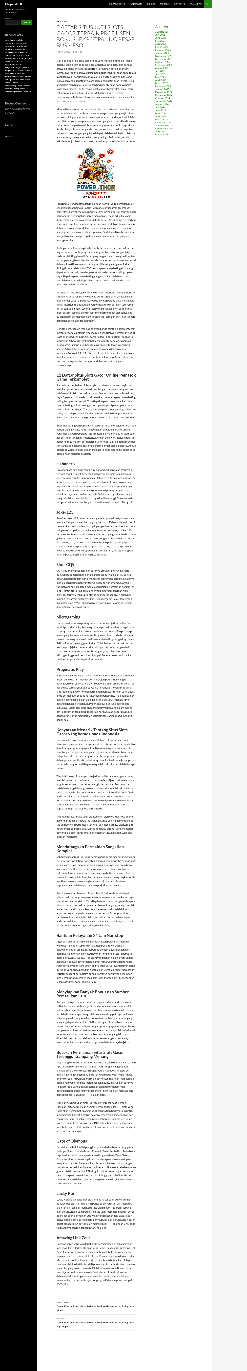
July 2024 (160, 107)
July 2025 (160, 71)
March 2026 (161, 46)
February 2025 (163, 86)
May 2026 (160, 40)
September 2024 (163, 101)
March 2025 (161, 83)
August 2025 (162, 68)
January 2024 (162, 125)
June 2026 (160, 37)
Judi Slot (150, 4)
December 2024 (163, 92)
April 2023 (161, 131)
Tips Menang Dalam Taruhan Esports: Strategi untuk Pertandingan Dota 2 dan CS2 (18, 88)
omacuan (9, 136)
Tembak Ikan (195, 4)
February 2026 (163, 49)
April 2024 (161, 116)
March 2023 (161, 134)
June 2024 (160, 110)
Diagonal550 (13, 4)
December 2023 (163, 128)
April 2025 (161, 80)
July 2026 (160, 34)
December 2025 (163, 55)
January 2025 (162, 89)
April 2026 (161, 43)
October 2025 (162, 61)
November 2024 (163, 95)
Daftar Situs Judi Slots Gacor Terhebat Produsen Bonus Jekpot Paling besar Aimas (95, 1306)
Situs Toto (9, 125)
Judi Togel (164, 4)
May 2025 (160, 77)
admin (78, 52)
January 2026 (162, 52)
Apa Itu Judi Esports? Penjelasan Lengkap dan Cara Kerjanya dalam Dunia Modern (18, 67)
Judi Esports (136, 4)
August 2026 (162, 31)
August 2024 (162, 104)
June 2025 (160, 74)
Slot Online (179, 4)
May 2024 (160, 113)
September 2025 (163, 64)
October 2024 (162, 98)
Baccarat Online (117, 4)
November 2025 (163, 58)
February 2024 (163, 122)
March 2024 (161, 119)
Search (8, 18)
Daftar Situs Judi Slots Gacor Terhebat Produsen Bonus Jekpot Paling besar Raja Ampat (95, 1322)
